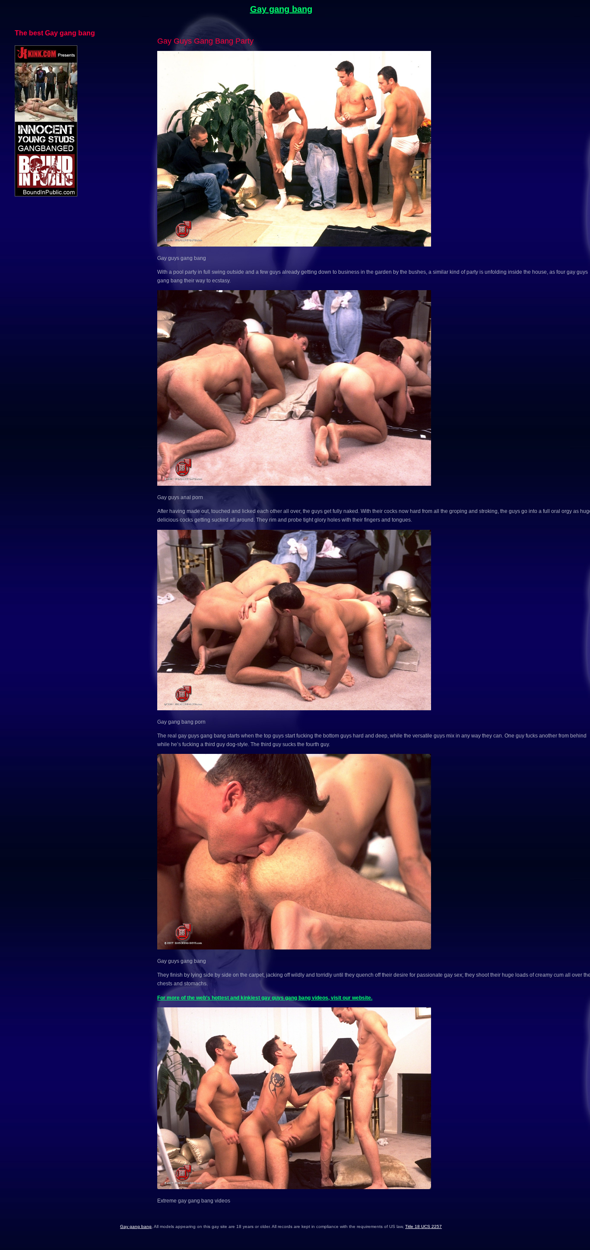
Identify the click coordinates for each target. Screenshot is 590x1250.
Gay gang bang (281, 9)
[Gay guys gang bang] (294, 948)
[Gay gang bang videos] (294, 709)
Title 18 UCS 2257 (423, 1226)
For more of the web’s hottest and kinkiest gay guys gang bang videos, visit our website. (264, 998)
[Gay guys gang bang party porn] (294, 245)
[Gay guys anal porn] (294, 484)
